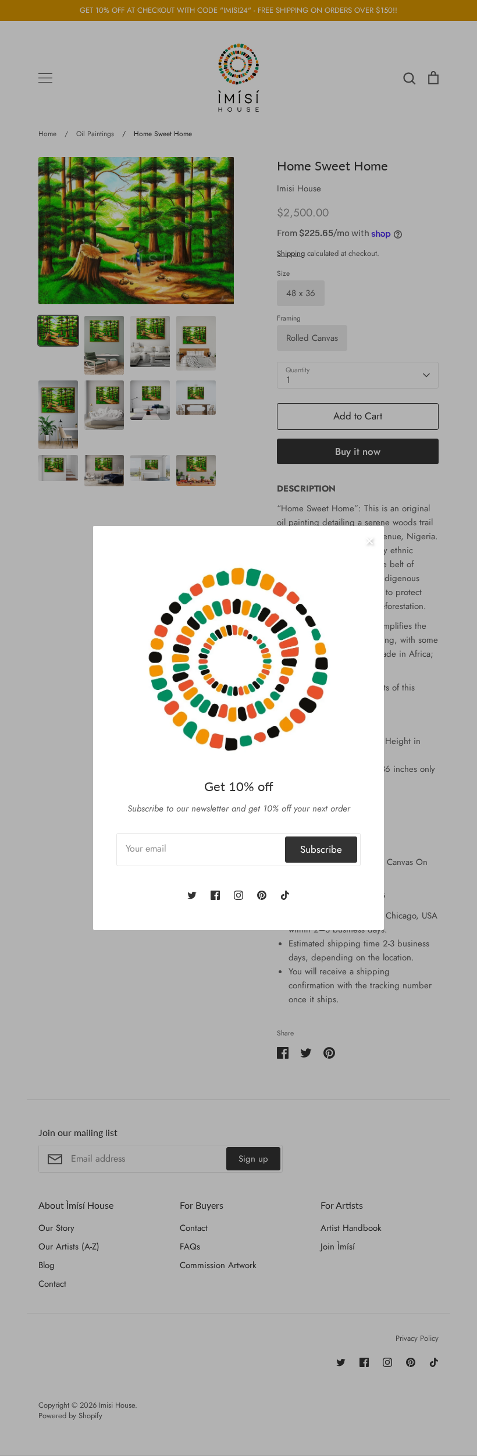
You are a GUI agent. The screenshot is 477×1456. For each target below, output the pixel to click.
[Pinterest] (261, 895)
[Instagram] (238, 895)
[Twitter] (192, 895)
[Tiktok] (285, 895)
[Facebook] (215, 895)
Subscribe (321, 849)
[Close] (369, 540)
